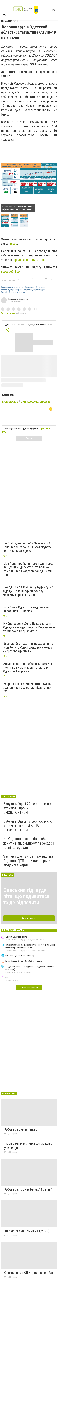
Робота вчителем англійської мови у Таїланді (28, 1146)
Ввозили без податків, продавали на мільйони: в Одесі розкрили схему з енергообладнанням (28, 647)
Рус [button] (53, 10)
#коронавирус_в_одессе (12, 287)
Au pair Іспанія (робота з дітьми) (26, 1231)
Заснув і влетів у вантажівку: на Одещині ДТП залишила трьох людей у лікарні (28, 860)
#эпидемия (29, 287)
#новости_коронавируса (11, 289)
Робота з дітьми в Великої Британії (28, 1190)
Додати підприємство (29, 987)
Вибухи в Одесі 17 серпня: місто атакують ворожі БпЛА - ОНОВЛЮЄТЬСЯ (27, 825)
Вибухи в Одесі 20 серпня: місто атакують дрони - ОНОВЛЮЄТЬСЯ (27, 808)
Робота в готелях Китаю (20, 1129)
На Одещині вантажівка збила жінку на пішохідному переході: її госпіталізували (28, 843)
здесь (13, 243)
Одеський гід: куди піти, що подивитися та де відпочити (26, 896)
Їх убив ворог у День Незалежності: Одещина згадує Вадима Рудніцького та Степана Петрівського (29, 627)
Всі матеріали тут (29, 918)
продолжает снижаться (29, 260)
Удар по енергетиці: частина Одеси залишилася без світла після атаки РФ (27, 687)
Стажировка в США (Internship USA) (28, 1273)
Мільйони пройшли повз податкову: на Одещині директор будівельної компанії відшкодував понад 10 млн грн (28, 569)
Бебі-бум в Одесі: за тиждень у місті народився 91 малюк (27, 609)
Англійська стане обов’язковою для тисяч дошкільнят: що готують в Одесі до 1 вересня (28, 667)
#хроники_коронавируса (34, 289)
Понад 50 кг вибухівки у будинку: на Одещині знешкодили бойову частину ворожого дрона (28, 591)
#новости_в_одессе (20, 292)
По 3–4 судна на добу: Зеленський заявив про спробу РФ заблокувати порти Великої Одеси (27, 547)
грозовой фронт (12, 271)
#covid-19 (5, 292)
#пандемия (40, 287)
